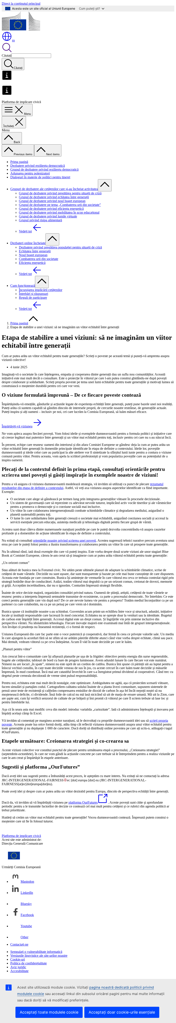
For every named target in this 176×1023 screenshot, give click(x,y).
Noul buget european (33, 255)
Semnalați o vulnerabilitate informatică (36, 952)
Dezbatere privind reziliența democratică (37, 165)
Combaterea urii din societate (38, 259)
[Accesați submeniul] (105, 185)
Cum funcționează (22, 285)
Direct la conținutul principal (21, 3)
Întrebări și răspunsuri (33, 294)
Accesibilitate (19, 971)
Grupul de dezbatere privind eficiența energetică (51, 208)
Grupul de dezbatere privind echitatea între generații (54, 197)
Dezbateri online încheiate (28, 243)
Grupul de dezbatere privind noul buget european (52, 201)
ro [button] (13, 40)
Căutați (6, 55)
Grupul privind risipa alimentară (40, 220)
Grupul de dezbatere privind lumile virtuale (48, 216)
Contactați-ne (19, 944)
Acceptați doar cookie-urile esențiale (122, 1012)
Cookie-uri (17, 959)
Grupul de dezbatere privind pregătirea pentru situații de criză (60, 193)
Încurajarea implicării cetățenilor (40, 290)
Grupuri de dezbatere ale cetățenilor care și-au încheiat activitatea (54, 189)
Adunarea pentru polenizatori (30, 173)
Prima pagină (19, 162)
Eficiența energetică (32, 263)
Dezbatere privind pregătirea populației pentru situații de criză (60, 247)
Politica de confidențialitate (28, 963)
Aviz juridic (18, 967)
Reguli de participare (33, 297)
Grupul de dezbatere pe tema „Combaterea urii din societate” (60, 205)
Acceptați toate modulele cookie (49, 1012)
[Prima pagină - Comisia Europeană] (21, 29)
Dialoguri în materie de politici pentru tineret (40, 177)
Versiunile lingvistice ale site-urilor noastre (38, 955)
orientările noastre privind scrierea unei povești (64, 540)
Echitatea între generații (35, 251)
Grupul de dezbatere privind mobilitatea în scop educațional (59, 212)
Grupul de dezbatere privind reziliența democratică (44, 169)
